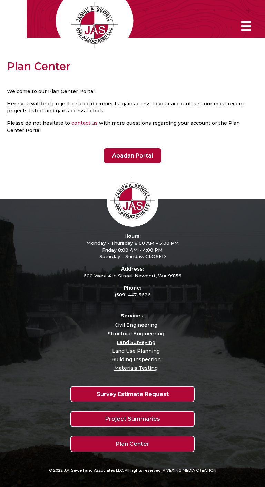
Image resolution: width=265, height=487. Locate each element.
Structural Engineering (136, 334)
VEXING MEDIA (180, 470)
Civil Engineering (136, 325)
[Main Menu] (246, 26)
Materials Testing (136, 368)
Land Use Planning (136, 351)
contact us (84, 123)
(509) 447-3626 (133, 294)
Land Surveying (136, 342)
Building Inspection (136, 359)
